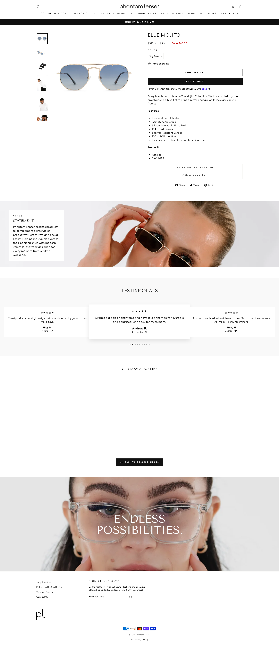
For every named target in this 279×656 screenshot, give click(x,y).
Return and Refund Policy (49, 587)
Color (153, 50)
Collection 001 (114, 13)
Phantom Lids (172, 13)
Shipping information (195, 167)
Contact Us (42, 596)
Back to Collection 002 (141, 462)
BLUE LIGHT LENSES (202, 13)
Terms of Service (44, 592)
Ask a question (195, 175)
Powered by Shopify (139, 639)
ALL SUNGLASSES (144, 13)
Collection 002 (84, 13)
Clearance (230, 13)
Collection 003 (54, 13)
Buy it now (195, 81)
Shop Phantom (43, 582)
